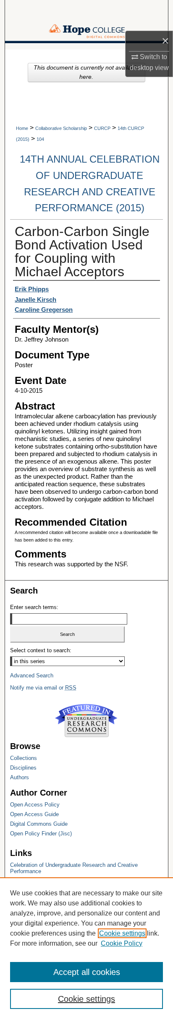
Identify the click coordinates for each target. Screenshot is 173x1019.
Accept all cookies (86, 972)
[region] (86, 948)
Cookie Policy (121, 943)
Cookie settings (122, 933)
